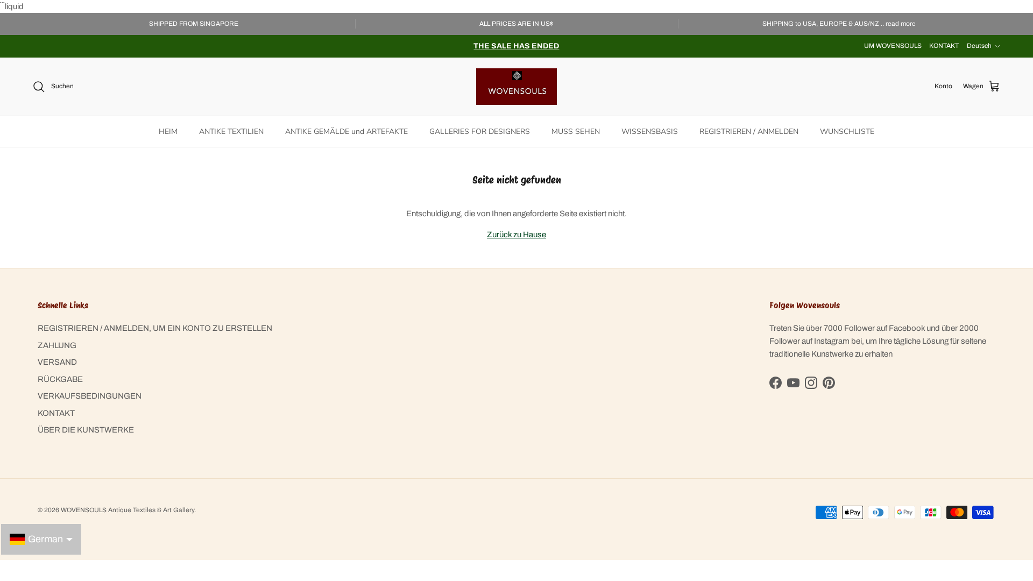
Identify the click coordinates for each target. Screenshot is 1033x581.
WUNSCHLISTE (847, 131)
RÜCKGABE (60, 379)
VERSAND (57, 362)
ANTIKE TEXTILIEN (231, 131)
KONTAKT (944, 45)
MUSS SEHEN (575, 131)
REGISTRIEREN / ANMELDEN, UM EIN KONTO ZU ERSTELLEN (155, 328)
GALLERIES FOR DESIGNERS (479, 131)
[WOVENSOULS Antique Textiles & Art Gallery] (516, 86)
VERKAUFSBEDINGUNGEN (89, 396)
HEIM (168, 131)
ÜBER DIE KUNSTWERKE (86, 430)
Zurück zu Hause (516, 234)
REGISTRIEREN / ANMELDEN (748, 131)
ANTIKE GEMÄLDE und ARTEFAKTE (346, 131)
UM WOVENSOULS (893, 45)
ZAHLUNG (57, 345)
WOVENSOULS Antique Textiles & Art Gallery (127, 510)
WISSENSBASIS (649, 131)
